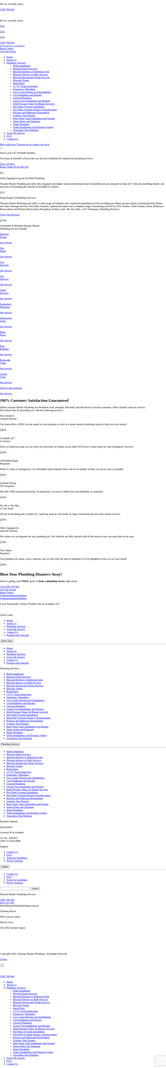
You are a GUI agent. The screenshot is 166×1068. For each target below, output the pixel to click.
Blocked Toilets (21, 80)
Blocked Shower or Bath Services (30, 74)
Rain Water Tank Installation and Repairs (34, 118)
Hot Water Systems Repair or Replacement (35, 109)
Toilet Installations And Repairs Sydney (33, 127)
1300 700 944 (7, 899)
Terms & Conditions (16, 857)
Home (9, 57)
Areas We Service (15, 133)
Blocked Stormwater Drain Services (31, 77)
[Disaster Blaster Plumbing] (3, 959)
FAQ (9, 136)
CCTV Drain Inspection (25, 86)
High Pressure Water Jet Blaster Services (33, 103)
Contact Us (12, 139)
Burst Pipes (19, 83)
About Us (11, 60)
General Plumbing (22, 98)
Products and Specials (17, 635)
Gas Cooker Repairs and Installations (32, 92)
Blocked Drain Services (25, 68)
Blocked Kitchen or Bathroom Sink (31, 71)
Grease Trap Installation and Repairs (31, 101)
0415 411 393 (7, 902)
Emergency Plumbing (24, 89)
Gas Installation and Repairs (27, 95)
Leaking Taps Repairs (24, 115)
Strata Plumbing (21, 124)
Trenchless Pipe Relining (25, 130)
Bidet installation (21, 65)
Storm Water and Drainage (26, 121)
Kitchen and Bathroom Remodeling (31, 112)
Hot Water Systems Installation (28, 106)
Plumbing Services (16, 62)
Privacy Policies (14, 860)
